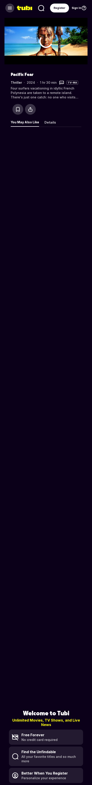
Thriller (16, 82)
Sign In (76, 8)
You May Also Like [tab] (25, 122)
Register (59, 8)
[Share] (30, 109)
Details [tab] (50, 122)
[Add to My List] (18, 109)
